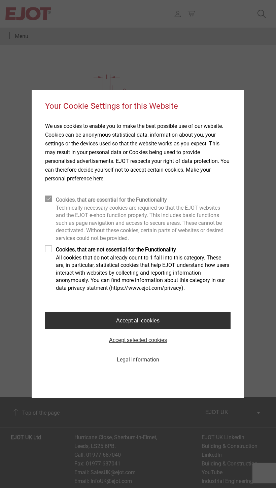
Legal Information (138, 359)
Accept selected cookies (138, 340)
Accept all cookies (138, 320)
